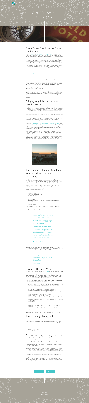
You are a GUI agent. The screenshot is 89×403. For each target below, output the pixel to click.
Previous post (39, 371)
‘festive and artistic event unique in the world (43, 74)
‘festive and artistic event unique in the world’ (44, 54)
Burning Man (33, 54)
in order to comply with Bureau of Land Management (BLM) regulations (45, 123)
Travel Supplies (51, 387)
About (70, 2)
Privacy (43, 392)
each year (47, 271)
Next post (50, 371)
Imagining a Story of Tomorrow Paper (32, 387)
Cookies (46, 392)
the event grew (36, 79)
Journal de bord (44, 387)
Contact (75, 2)
